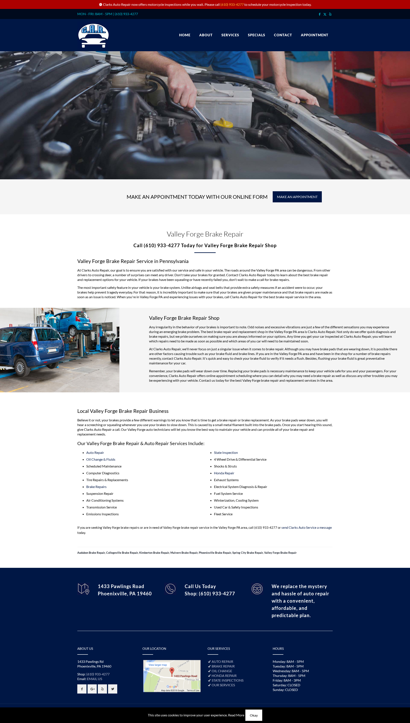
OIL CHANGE (222, 671)
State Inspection (226, 452)
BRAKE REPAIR (223, 666)
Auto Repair (95, 452)
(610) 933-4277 (232, 4)
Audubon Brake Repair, (91, 552)
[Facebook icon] (319, 14)
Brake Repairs (96, 487)
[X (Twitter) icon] (325, 14)
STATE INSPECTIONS (227, 680)
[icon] (330, 14)
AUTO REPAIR (222, 661)
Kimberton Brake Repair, (154, 552)
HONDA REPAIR (224, 675)
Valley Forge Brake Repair (280, 552)
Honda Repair (224, 473)
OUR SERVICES (223, 685)
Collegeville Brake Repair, (122, 552)
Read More (236, 715)
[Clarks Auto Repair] (93, 35)
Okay (254, 715)
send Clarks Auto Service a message (306, 527)
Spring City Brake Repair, (248, 552)
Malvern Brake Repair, (184, 552)
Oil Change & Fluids (100, 459)
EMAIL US (94, 679)
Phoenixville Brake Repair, (215, 552)
